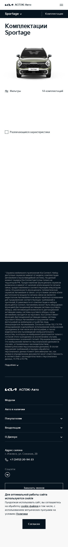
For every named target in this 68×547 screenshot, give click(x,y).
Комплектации (54, 13)
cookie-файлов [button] (29, 506)
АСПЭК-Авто (23, 4)
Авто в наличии (15, 409)
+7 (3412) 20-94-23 (22, 459)
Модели (10, 400)
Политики (22, 514)
